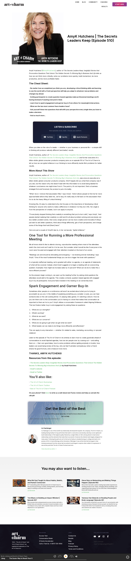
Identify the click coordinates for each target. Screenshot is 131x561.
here (47, 393)
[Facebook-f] (108, 536)
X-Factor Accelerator (46, 541)
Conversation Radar (46, 538)
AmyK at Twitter (36, 372)
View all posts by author (48, 449)
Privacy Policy (73, 546)
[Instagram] (103, 536)
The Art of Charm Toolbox (40, 385)
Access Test (43, 536)
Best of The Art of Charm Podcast (42, 389)
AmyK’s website (36, 369)
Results (105, 6)
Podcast (71, 543)
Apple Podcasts (82, 137)
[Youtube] (95, 536)
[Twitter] (99, 536)
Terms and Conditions (75, 549)
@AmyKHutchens (48, 70)
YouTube (50, 137)
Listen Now (31, 490)
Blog (69, 541)
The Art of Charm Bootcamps (41, 382)
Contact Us (72, 536)
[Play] (66, 556)
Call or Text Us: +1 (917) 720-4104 (50, 543)
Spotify (64, 137)
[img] (127, 557)
